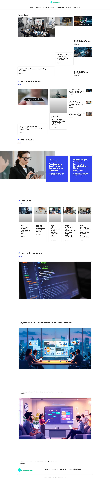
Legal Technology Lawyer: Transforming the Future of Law (25, 229)
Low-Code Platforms (49, 7)
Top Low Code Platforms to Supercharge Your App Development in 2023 (76, 114)
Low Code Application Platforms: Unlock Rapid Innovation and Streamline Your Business (46, 322)
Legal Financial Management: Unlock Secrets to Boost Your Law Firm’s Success (55, 231)
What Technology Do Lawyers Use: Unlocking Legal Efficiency (64, 57)
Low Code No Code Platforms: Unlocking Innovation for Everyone (39, 462)
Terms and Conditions (75, 469)
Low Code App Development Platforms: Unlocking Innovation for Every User (76, 103)
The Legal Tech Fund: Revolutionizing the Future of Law (82, 41)
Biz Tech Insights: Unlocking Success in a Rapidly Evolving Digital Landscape (80, 165)
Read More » (21, 73)
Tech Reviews (60, 7)
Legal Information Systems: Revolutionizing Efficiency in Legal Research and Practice (70, 231)
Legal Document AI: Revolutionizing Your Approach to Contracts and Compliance (85, 231)
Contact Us (76, 7)
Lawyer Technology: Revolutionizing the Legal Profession (81, 72)
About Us (68, 7)
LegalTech (38, 7)
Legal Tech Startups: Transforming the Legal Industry (40, 228)
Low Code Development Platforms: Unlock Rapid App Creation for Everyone (42, 392)
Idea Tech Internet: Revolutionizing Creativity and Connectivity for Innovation (56, 165)
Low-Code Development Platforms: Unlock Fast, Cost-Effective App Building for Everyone (58, 120)
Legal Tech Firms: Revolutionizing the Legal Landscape (33, 69)
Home (31, 7)
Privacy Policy (63, 469)
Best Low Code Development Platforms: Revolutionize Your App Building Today (31, 127)
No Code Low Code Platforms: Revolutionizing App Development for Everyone (76, 92)
